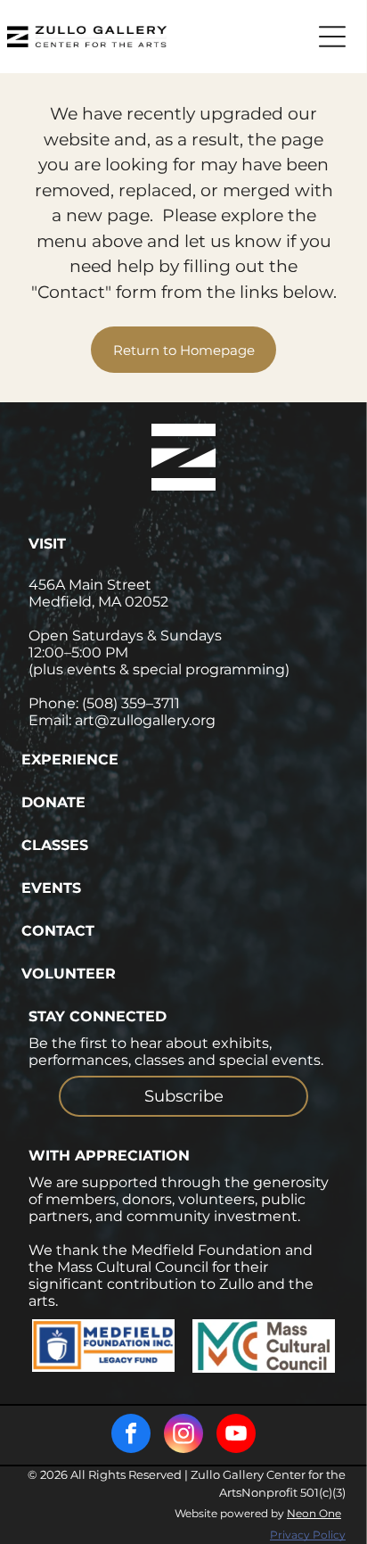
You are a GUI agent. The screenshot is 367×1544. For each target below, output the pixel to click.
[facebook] (131, 1435)
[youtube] (236, 1435)
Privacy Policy (308, 1534)
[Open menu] (332, 36)
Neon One (314, 1513)
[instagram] (183, 1435)
